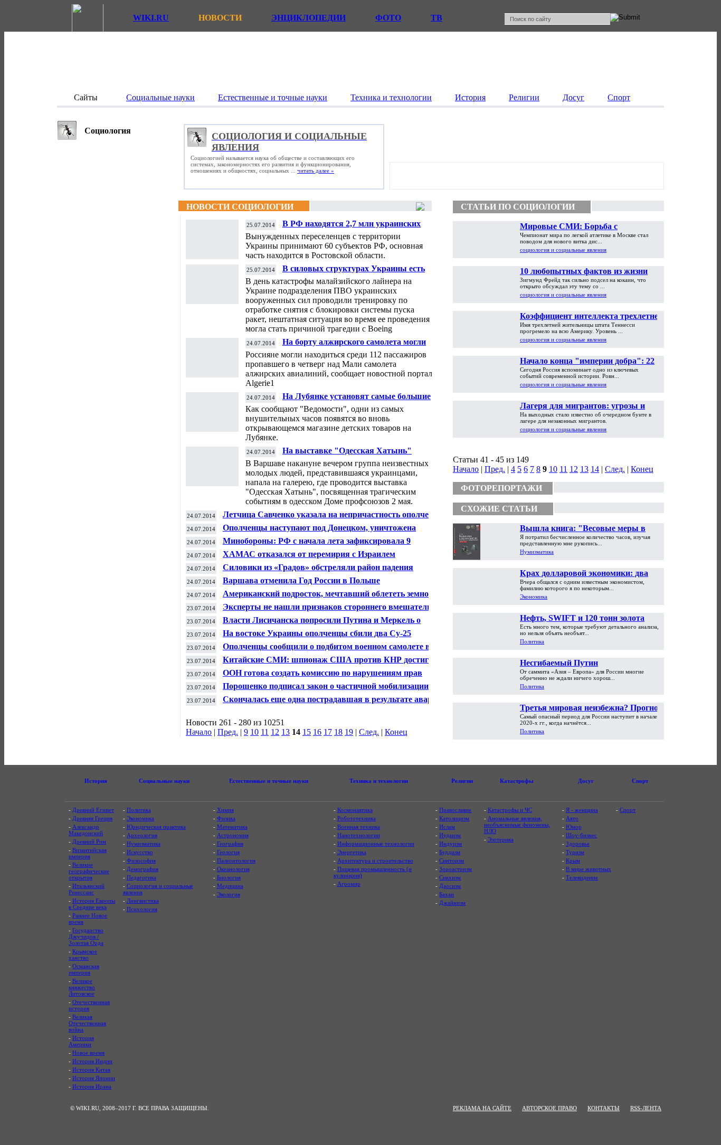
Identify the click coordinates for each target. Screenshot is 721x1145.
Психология (142, 909)
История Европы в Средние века (92, 903)
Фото (388, 17)
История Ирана (91, 1086)
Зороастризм (455, 869)
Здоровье (578, 843)
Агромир (348, 884)
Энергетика (351, 852)
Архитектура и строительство (375, 860)
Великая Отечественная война (87, 1023)
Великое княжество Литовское (82, 987)
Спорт (627, 810)
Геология (228, 852)
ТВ (436, 17)
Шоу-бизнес (581, 835)
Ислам (447, 827)
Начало (199, 731)
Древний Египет (93, 810)
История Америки (81, 1041)
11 (265, 731)
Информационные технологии (375, 843)
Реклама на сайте (482, 1108)
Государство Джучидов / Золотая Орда (86, 936)
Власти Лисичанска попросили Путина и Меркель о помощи (322, 624)
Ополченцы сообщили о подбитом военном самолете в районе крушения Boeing (326, 650)
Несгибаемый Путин (559, 662)
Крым (573, 860)
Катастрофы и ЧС (510, 810)
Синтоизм (451, 860)
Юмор (574, 827)
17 (328, 731)
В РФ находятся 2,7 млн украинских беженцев (351, 227)
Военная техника (358, 827)
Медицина (230, 886)
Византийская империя (88, 853)
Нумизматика (537, 551)
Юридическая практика (156, 827)
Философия (141, 860)
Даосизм (450, 886)
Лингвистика (143, 900)
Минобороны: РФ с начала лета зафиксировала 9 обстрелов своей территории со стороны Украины (318, 545)
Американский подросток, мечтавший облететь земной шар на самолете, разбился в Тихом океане (328, 598)
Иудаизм (450, 835)
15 (306, 731)
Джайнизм (452, 903)
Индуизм (450, 843)
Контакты (603, 1108)
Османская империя (84, 969)
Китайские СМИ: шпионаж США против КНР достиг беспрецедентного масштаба (326, 664)
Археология (142, 835)
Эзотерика (501, 839)
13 (285, 731)
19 (349, 731)
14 (595, 469)
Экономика (533, 596)
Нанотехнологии (358, 835)
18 (338, 731)
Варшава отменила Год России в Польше (301, 580)
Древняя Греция (92, 818)
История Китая (91, 1069)
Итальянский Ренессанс (87, 889)
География (230, 843)
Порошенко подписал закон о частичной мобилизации (326, 686)
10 (254, 731)
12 (275, 731)
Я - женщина (582, 810)
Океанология (233, 869)
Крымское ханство (83, 954)
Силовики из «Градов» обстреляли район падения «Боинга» (318, 571)
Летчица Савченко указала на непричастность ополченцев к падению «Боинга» (335, 518)
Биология (229, 877)
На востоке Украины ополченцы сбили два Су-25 (317, 633)
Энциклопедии (308, 17)
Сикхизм (450, 877)
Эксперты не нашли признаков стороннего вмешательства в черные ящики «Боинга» (335, 611)
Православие (455, 810)
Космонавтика (355, 810)
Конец (396, 731)
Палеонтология (236, 860)
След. (369, 731)
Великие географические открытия (89, 871)
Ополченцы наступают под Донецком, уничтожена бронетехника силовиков (319, 532)
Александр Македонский (86, 830)
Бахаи (446, 894)
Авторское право (549, 1108)
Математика (232, 827)
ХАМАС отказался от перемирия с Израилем (309, 554)
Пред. (227, 731)
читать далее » (315, 170)
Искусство (140, 852)
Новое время (88, 1052)
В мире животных (588, 869)
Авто (572, 818)
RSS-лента (645, 1108)
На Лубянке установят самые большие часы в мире (356, 400)
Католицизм (454, 818)
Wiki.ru (151, 17)
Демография (142, 869)
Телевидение (582, 877)
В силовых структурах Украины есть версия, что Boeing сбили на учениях (353, 272)
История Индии (92, 1061)
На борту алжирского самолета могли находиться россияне (354, 346)
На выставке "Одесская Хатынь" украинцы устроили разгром (347, 454)
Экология (228, 894)
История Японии (93, 1078)
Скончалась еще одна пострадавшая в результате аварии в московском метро (336, 703)
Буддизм (449, 852)
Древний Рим (89, 841)
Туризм (575, 852)
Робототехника (356, 818)
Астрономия (233, 835)
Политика (532, 641)
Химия (225, 810)
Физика (226, 818)
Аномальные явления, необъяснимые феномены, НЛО (517, 824)
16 (317, 731)
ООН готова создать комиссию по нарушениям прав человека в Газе (322, 677)
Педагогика (141, 877)
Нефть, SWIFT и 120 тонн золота (582, 617)
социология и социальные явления (563, 250)
